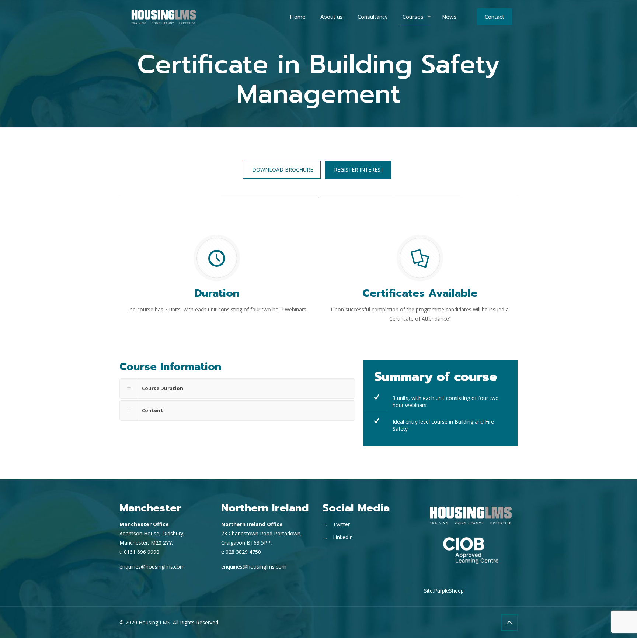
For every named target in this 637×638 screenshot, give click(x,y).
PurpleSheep (449, 590)
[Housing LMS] (164, 16)
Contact (494, 16)
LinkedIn (343, 537)
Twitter (341, 524)
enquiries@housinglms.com (152, 566)
